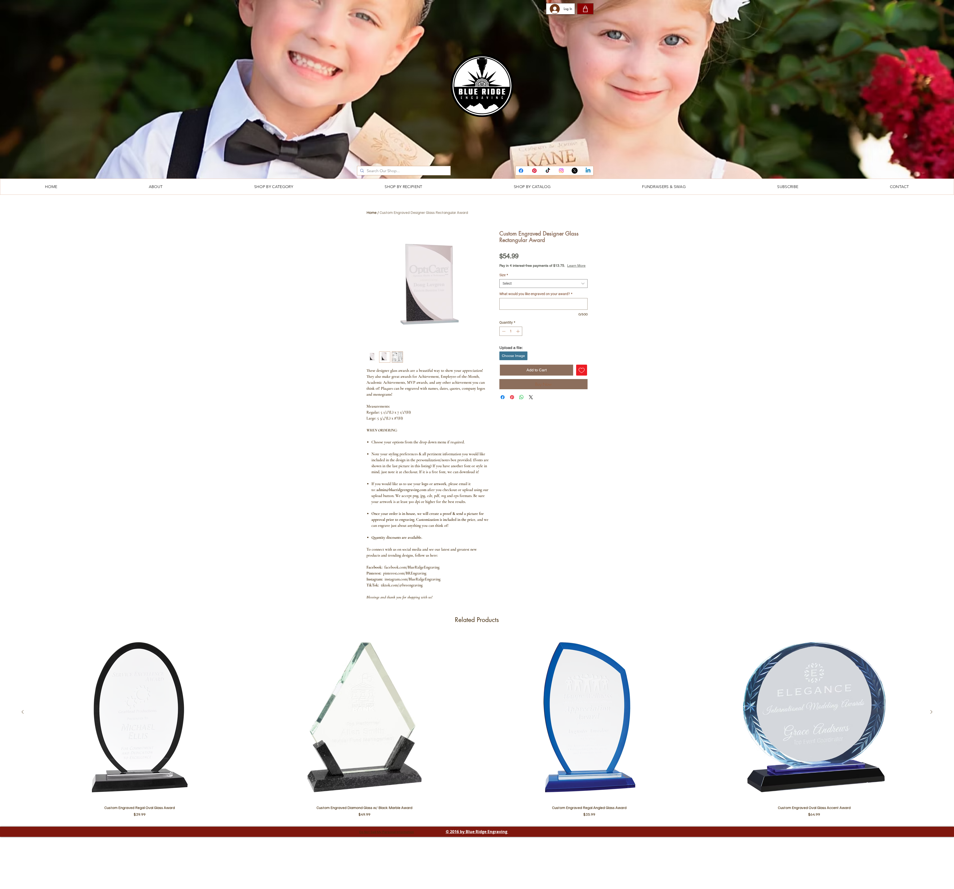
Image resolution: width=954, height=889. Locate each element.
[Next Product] (931, 765)
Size (503, 280)
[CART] (585, 8)
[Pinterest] (534, 171)
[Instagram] (561, 171)
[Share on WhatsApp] (521, 402)
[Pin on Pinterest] (512, 402)
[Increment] (518, 336)
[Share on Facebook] (503, 402)
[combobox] (543, 288)
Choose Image (513, 361)
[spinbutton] (510, 336)
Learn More (540, 270)
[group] (477, 779)
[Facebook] (521, 171)
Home (371, 212)
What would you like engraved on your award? (535, 299)
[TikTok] (548, 171)
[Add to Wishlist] (582, 375)
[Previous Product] (23, 765)
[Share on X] (531, 402)
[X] (575, 171)
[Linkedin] (588, 171)
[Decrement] (503, 336)
